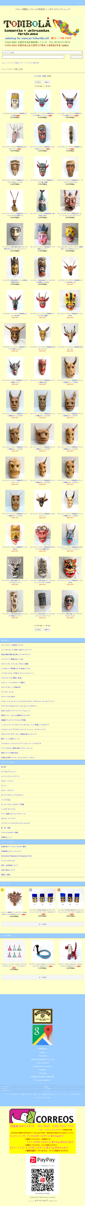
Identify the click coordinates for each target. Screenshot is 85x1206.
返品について (37, 1094)
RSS (45, 1097)
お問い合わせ (5, 1090)
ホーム (4, 62)
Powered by (31, 1201)
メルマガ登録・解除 (75, 1094)
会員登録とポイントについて (11, 851)
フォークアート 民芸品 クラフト (15, 62)
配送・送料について (27, 1094)
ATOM (48, 1097)
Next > (47, 82)
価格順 (44, 76)
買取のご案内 (5, 875)
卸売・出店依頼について (9, 865)
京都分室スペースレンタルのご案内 (13, 846)
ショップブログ (38, 1097)
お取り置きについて (8, 870)
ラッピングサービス (8, 860)
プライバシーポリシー (62, 1094)
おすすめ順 (37, 76)
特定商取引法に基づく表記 (48, 1094)
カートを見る (47, 1088)
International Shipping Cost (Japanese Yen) (16, 856)
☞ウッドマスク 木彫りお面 (32, 62)
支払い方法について (15, 1094)
